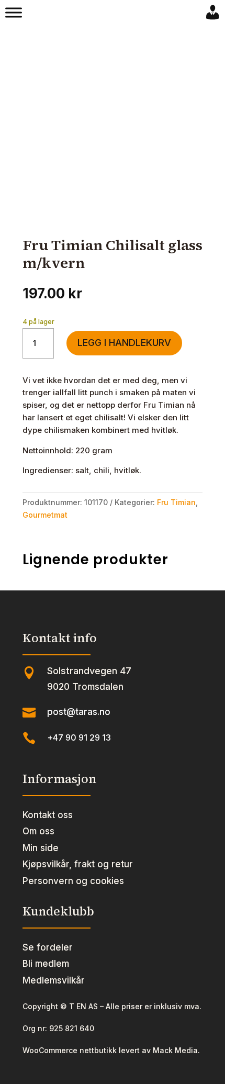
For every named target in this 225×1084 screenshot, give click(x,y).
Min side (40, 848)
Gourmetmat (45, 514)
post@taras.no (78, 712)
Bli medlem (45, 963)
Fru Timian (176, 502)
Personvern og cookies (73, 881)
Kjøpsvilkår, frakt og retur (77, 864)
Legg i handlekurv (124, 342)
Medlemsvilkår (53, 980)
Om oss (38, 831)
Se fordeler (47, 947)
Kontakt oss (47, 815)
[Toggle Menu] (13, 12)
